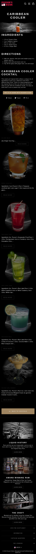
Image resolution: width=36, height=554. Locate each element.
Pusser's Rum (13, 39)
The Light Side (6, 285)
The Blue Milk (6, 336)
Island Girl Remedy (8, 387)
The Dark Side (6, 234)
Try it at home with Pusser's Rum (18, 92)
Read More (22, 144)
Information (18, 533)
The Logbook (18, 543)
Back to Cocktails (19, 411)
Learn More (18, 452)
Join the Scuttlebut (18, 528)
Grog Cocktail (6, 183)
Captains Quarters (18, 538)
